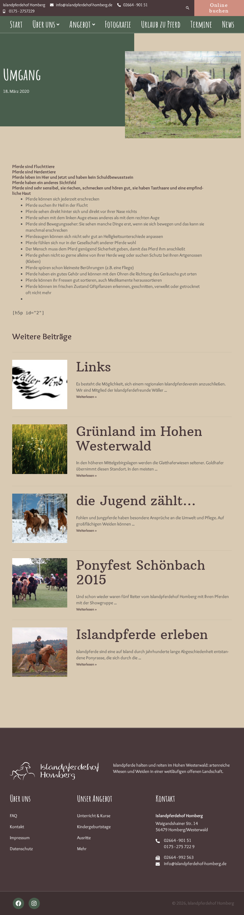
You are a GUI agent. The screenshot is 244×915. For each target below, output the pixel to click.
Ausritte (84, 837)
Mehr (82, 848)
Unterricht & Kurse (93, 815)
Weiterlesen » (86, 396)
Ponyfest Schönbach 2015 (140, 572)
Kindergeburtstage (94, 826)
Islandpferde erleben (142, 634)
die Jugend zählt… (136, 500)
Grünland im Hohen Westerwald (139, 438)
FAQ (13, 815)
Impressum (20, 837)
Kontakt (17, 826)
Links (93, 367)
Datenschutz (21, 848)
